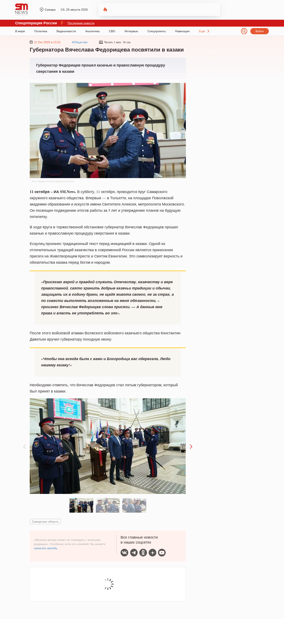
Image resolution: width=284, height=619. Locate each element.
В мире (20, 31)
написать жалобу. (46, 548)
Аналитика (92, 31)
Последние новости (81, 23)
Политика (40, 31)
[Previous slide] (25, 447)
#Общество (80, 42)
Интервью (131, 31)
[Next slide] (191, 447)
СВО (112, 31)
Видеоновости (66, 31)
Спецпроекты (156, 31)
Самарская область (45, 521)
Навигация (182, 31)
